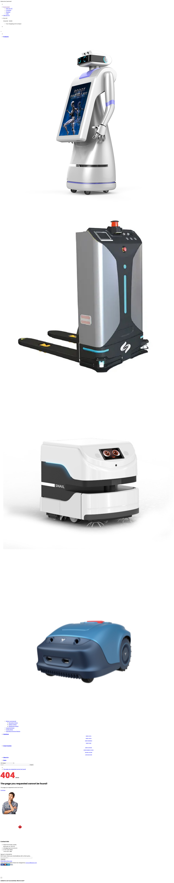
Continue (3, 790)
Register (8, 12)
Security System (88, 752)
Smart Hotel (88, 736)
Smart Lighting (88, 747)
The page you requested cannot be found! (14, 769)
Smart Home (88, 743)
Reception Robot (13, 723)
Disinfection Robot (13, 726)
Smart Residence (88, 740)
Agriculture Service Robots (13, 731)
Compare (8, 10)
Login (7, 14)
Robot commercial (11, 721)
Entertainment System (88, 750)
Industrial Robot (10, 728)
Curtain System (88, 754)
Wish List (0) (9, 8)
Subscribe (3, 859)
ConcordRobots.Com (31, 863)
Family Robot (9, 730)
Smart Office (88, 738)
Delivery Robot (13, 724)
